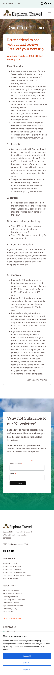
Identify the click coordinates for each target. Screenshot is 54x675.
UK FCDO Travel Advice (12, 618)
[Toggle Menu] (49, 13)
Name (13, 473)
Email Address (16, 463)
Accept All (27, 656)
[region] (27, 653)
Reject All (27, 669)
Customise (27, 663)
